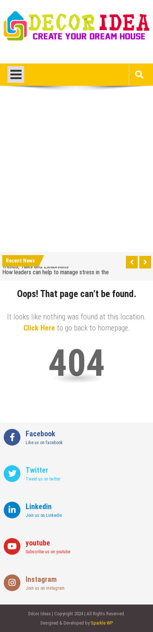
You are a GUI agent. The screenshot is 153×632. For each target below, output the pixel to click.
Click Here (39, 327)
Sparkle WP (102, 623)
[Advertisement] (76, 171)
